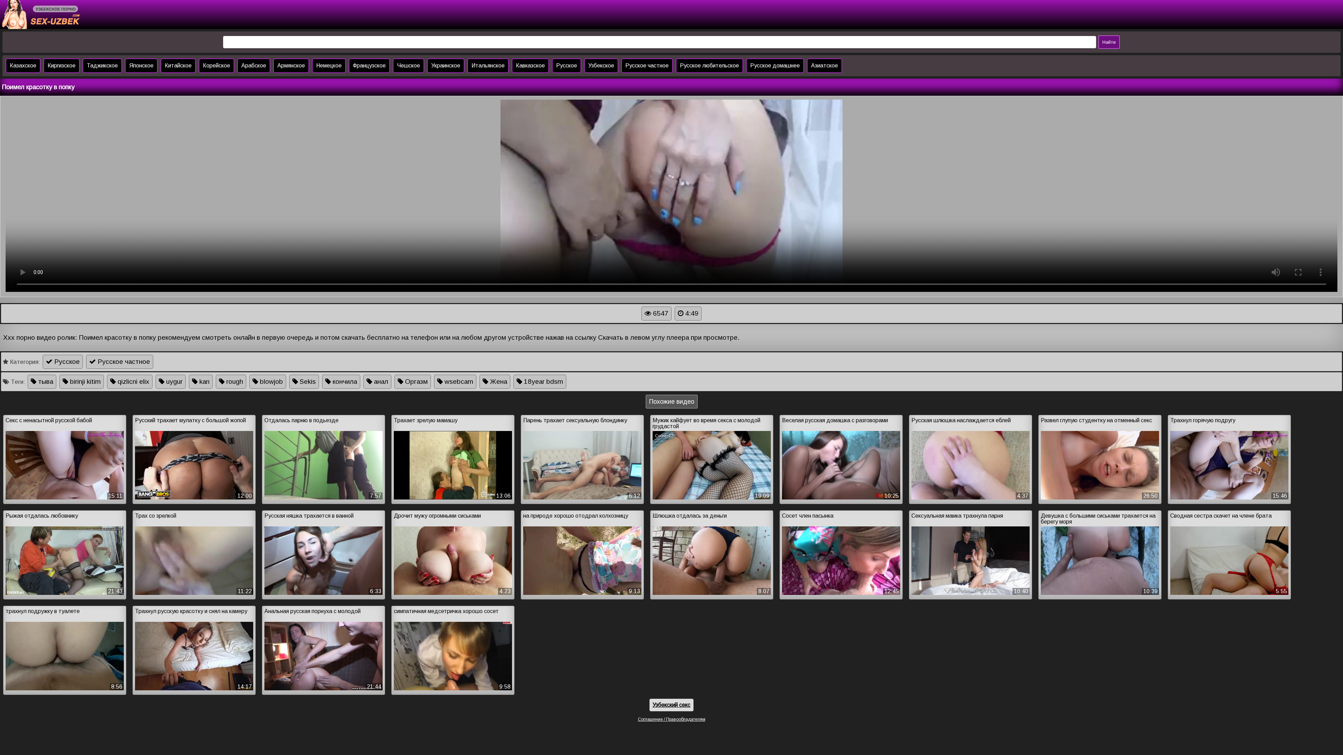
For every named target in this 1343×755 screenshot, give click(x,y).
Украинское (445, 66)
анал (380, 381)
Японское (141, 66)
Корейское (216, 66)
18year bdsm (542, 381)
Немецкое (329, 66)
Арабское (253, 66)
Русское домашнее (775, 66)
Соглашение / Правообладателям (671, 719)
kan (203, 381)
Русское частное (647, 66)
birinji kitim (84, 381)
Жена (497, 381)
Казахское (23, 66)
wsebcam (458, 381)
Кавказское (530, 66)
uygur (173, 381)
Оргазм (415, 381)
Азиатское (824, 66)
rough (234, 381)
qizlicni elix (132, 381)
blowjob (270, 381)
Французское (369, 66)
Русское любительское (709, 66)
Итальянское (488, 66)
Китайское (178, 66)
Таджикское (102, 66)
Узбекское (601, 66)
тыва (44, 381)
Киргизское (62, 66)
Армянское (291, 66)
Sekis (307, 381)
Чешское (408, 66)
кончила (344, 381)
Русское (566, 66)
